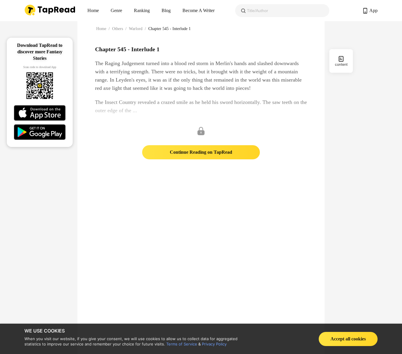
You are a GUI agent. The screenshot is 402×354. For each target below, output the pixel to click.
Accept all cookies (348, 338)
